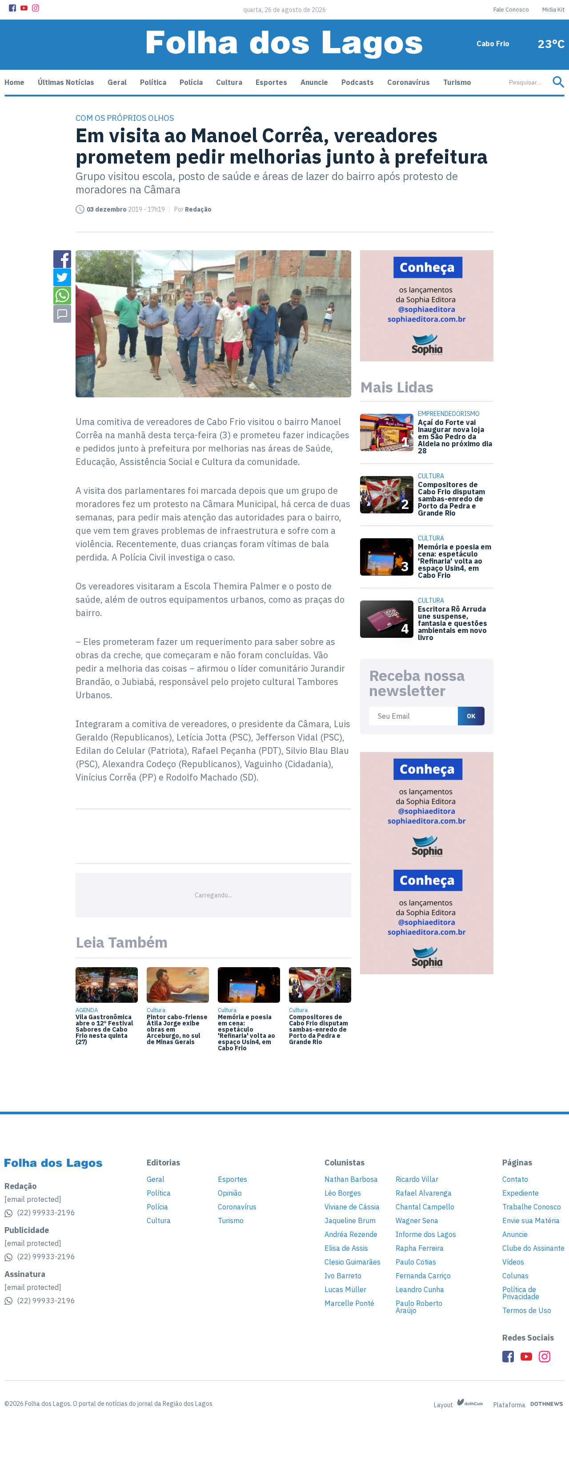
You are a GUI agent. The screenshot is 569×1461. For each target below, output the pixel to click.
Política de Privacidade (520, 1293)
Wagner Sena (417, 1220)
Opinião (230, 1193)
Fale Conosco (511, 9)
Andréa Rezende (351, 1234)
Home (14, 82)
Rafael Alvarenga (424, 1193)
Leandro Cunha (420, 1289)
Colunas (515, 1275)
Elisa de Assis (346, 1248)
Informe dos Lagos (426, 1234)
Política (153, 82)
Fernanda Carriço (423, 1275)
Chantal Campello (425, 1206)
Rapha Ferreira (420, 1248)
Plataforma (510, 1405)
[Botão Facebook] (12, 8)
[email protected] (32, 1199)
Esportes (271, 82)
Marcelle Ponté (349, 1303)
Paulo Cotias (416, 1261)
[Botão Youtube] (24, 8)
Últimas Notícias (66, 82)
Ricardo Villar (417, 1179)
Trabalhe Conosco (531, 1206)
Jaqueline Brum (350, 1220)
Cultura (229, 82)
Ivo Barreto (343, 1275)
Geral (117, 82)
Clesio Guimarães (353, 1261)
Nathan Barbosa (351, 1179)
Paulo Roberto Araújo (419, 1307)
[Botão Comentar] (62, 314)
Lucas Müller (345, 1289)
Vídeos (513, 1261)
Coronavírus (408, 82)
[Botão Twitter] (62, 277)
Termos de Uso (526, 1310)
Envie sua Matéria (531, 1220)
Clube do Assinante (533, 1248)
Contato (515, 1179)
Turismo (457, 82)
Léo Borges (343, 1193)
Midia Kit (553, 9)
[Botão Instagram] (35, 8)
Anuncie (314, 82)
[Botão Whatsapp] (62, 295)
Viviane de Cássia (352, 1206)
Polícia (191, 82)
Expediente (520, 1193)
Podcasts (357, 82)
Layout (444, 1405)
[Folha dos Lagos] (284, 45)
